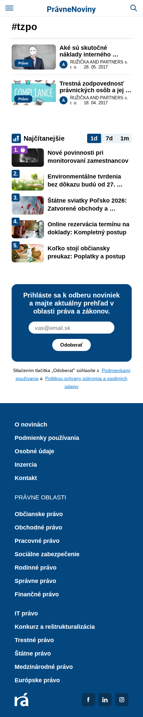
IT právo (26, 613)
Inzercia (26, 464)
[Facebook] (88, 699)
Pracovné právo (37, 540)
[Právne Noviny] (71, 8)
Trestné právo (34, 640)
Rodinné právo (36, 567)
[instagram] (121, 699)
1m (124, 138)
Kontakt (26, 478)
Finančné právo (37, 594)
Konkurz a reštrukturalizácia (55, 626)
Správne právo (35, 581)
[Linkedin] (105, 699)
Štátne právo (33, 653)
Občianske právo (39, 514)
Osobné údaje (34, 451)
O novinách (31, 424)
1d (93, 138)
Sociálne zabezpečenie (47, 554)
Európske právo (37, 680)
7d (109, 138)
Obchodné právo (38, 527)
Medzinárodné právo (44, 667)
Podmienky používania (47, 438)
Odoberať (71, 345)
